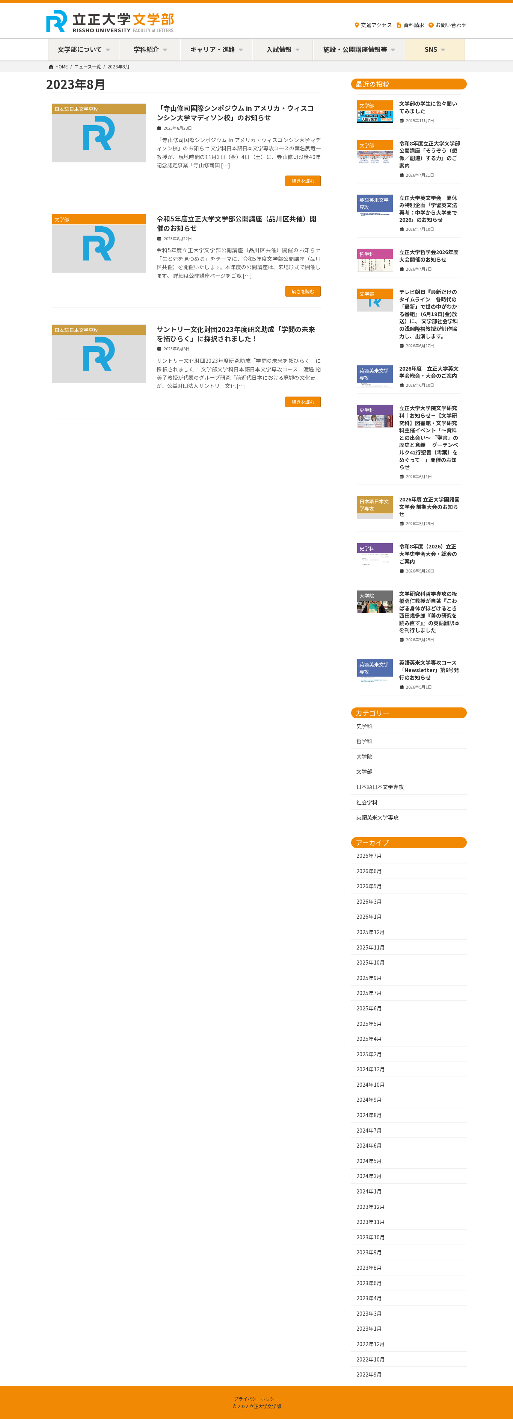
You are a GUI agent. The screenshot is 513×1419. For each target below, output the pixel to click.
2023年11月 (370, 1221)
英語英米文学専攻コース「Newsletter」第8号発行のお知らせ (429, 670)
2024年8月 (369, 1115)
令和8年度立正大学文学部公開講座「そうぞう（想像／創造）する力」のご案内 (429, 154)
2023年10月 (370, 1236)
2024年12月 (370, 1069)
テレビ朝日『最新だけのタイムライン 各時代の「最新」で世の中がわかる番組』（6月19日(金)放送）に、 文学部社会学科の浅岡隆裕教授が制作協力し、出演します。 (428, 314)
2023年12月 (370, 1206)
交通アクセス (376, 25)
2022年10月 (370, 1359)
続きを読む (303, 180)
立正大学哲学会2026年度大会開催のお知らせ (429, 255)
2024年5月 (369, 1160)
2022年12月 (370, 1344)
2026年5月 (369, 886)
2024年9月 (369, 1099)
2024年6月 (369, 1145)
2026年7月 (369, 855)
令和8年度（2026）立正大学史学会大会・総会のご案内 (428, 553)
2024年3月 (369, 1176)
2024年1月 (369, 1191)
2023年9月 (369, 1252)
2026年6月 (369, 870)
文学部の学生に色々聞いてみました (428, 107)
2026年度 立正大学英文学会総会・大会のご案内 (429, 371)
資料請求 (413, 25)
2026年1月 (369, 916)
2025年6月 (369, 1008)
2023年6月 (369, 1282)
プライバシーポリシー (256, 1398)
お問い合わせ (451, 25)
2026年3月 (369, 901)
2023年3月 (369, 1313)
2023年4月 (369, 1298)
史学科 (364, 725)
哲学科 (364, 741)
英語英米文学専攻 (377, 817)
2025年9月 (369, 977)
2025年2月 (369, 1053)
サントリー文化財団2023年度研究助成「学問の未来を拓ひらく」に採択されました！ (236, 333)
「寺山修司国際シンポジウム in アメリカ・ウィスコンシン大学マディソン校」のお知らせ (235, 112)
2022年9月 (369, 1374)
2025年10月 (370, 962)
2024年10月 (370, 1084)
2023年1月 (369, 1328)
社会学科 (366, 802)
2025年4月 (369, 1038)
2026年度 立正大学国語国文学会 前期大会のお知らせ (429, 506)
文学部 (364, 771)
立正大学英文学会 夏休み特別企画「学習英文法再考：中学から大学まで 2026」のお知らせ (428, 208)
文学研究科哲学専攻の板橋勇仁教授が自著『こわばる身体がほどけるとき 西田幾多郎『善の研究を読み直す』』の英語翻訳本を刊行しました (430, 611)
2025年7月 (369, 992)
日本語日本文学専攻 (380, 787)
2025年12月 (370, 932)
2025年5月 (369, 1023)
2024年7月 (369, 1130)
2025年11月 (370, 947)
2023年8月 (369, 1267)
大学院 (364, 756)
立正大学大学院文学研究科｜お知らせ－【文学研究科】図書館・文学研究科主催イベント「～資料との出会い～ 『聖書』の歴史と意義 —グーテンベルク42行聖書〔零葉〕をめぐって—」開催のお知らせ (428, 437)
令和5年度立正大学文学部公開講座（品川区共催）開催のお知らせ (236, 223)
